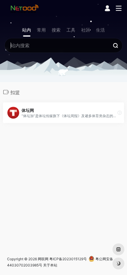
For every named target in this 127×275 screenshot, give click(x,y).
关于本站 (50, 265)
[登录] (107, 9)
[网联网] (24, 8)
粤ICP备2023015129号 (68, 259)
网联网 (43, 259)
